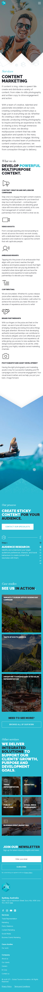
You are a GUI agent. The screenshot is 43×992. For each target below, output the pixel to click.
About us (5, 959)
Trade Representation (9, 919)
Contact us (5, 974)
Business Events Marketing (11, 937)
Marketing (5, 922)
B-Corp (4, 970)
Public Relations (7, 926)
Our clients (5, 962)
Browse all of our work (21, 724)
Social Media (6, 934)
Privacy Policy (28, 872)
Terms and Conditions (22, 986)
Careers (4, 966)
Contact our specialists (17, 527)
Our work (5, 948)
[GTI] (4, 3)
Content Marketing (8, 930)
